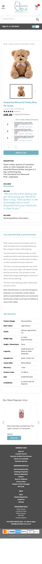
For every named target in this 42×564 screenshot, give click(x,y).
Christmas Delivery (21, 461)
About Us (21, 451)
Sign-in (5, 26)
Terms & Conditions (21, 479)
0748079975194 (27, 377)
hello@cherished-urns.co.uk (21, 524)
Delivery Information (21, 474)
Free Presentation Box (21, 469)
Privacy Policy (21, 482)
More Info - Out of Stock (25, 127)
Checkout (15, 26)
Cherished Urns (22, 536)
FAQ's (21, 495)
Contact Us (21, 500)
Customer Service (21, 454)
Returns (21, 477)
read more (13, 177)
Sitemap (21, 502)
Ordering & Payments (21, 472)
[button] (21, 111)
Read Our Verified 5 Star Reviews (21, 456)
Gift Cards (21, 487)
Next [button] (35, 91)
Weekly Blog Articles (21, 497)
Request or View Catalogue (21, 484)
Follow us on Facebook (21, 459)
